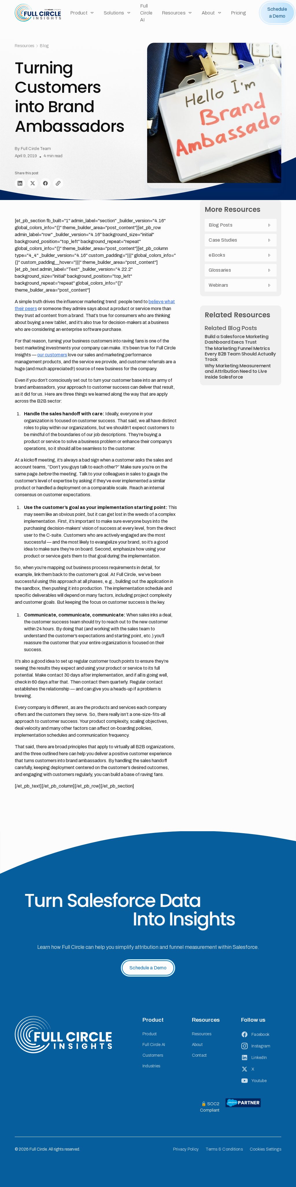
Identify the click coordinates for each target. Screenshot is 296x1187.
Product (150, 1034)
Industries (151, 1066)
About (197, 1044)
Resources (201, 1034)
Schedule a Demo (277, 12)
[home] (38, 12)
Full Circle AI (146, 12)
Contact (199, 1055)
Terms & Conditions (224, 1149)
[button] (82, 12)
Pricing (238, 12)
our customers (52, 354)
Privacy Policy (186, 1149)
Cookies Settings (265, 1149)
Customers (153, 1055)
